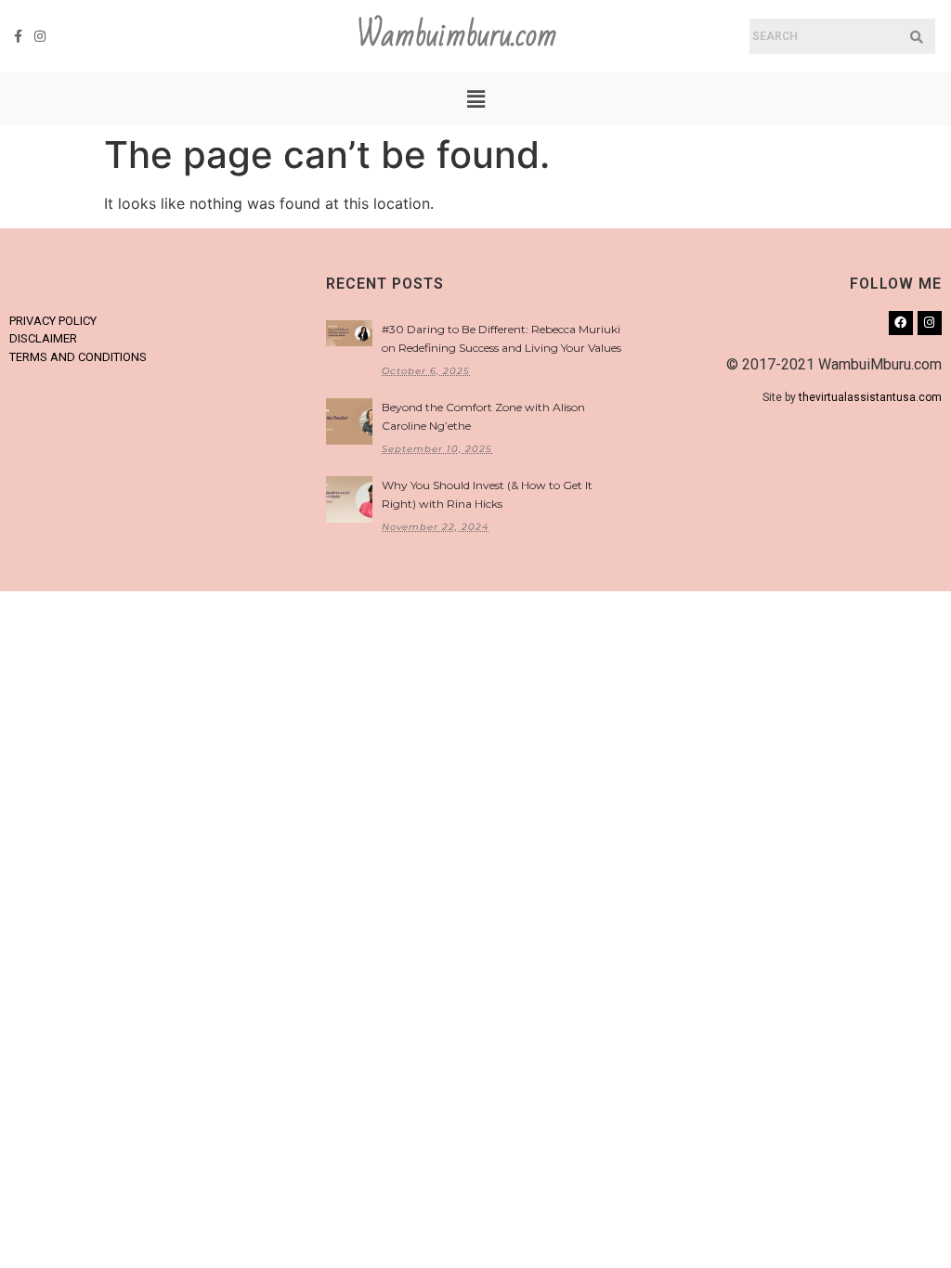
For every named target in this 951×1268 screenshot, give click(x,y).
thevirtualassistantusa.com (870, 397)
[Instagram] (41, 36)
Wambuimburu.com (457, 35)
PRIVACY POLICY (53, 321)
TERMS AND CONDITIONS (78, 357)
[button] (475, 99)
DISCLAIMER (43, 338)
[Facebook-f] (18, 36)
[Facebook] (901, 323)
